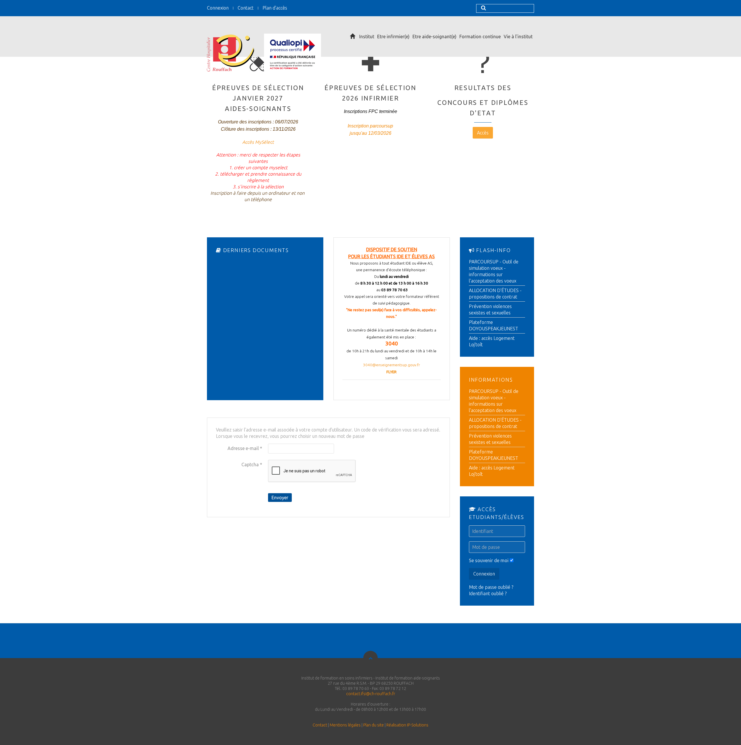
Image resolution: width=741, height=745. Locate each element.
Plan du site (373, 725)
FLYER (391, 372)
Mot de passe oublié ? (491, 587)
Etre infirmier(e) (393, 36)
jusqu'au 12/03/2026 (370, 133)
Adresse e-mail (245, 448)
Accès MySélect (258, 142)
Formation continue (480, 36)
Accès (483, 132)
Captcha (251, 464)
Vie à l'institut (518, 36)
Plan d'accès (275, 7)
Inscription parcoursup (370, 125)
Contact (246, 7)
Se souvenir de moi (489, 560)
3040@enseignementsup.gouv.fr (391, 365)
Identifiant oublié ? (488, 593)
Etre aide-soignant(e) (434, 36)
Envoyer (280, 497)
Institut (366, 36)
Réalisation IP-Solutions (407, 725)
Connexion (218, 7)
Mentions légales (345, 725)
